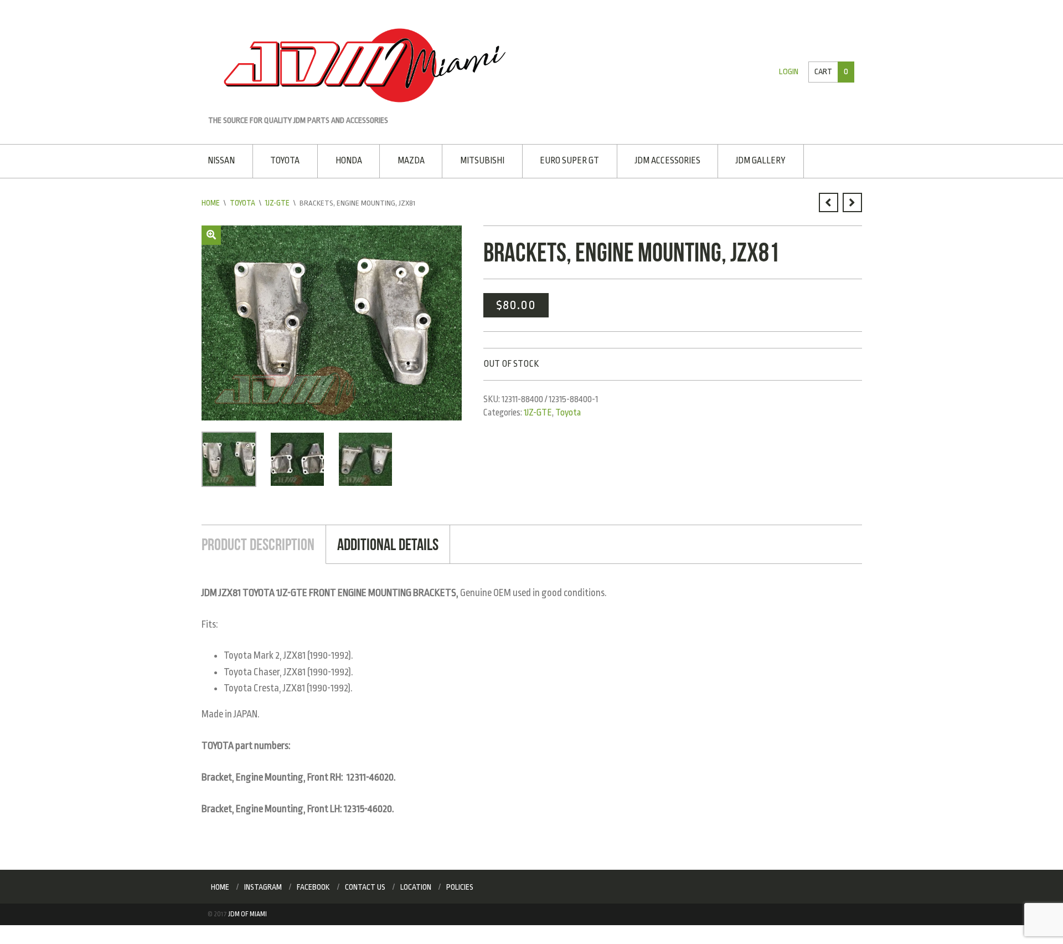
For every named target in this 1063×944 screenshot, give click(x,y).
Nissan (221, 160)
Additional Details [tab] (382, 542)
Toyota (283, 160)
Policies (459, 884)
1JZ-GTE (278, 202)
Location (415, 884)
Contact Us (365, 884)
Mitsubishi (477, 160)
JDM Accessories (659, 160)
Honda (346, 160)
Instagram (263, 884)
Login (790, 71)
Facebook (313, 884)
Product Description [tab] (256, 542)
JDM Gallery (751, 160)
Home (211, 202)
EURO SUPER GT (562, 160)
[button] (211, 234)
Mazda (406, 160)
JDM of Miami (247, 912)
